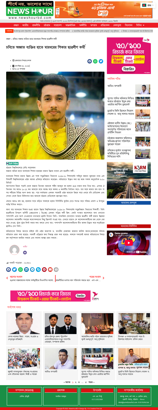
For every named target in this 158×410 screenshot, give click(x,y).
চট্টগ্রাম (47, 25)
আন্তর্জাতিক (70, 25)
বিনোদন (128, 25)
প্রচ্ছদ (16, 25)
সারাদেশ (58, 25)
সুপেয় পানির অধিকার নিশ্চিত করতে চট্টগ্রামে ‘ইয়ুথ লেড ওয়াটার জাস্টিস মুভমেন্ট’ (121, 101)
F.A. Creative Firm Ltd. (95, 409)
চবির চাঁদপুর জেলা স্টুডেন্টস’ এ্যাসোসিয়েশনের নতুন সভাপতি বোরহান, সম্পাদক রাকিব (57, 339)
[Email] (25, 252)
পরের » (91, 382)
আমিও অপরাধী (114, 86)
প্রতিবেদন (105, 25)
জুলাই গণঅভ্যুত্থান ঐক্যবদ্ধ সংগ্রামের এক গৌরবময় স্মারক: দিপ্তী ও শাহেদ (22, 373)
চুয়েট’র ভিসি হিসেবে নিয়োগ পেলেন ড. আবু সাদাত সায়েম (121, 112)
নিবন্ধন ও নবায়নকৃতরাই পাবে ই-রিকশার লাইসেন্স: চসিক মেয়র (127, 31)
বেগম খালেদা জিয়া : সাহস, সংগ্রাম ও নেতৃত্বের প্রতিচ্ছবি (23, 338)
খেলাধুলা (117, 25)
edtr (25, 246)
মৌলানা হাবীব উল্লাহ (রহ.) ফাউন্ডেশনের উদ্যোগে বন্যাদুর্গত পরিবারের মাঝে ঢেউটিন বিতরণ (119, 128)
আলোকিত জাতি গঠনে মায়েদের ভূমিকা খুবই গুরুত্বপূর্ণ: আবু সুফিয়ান (79, 31)
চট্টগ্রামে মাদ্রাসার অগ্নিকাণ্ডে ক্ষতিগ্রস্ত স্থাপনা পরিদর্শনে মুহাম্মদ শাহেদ (120, 141)
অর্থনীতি (83, 25)
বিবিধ (139, 25)
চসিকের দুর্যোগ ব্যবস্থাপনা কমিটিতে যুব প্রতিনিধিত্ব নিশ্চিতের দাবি (119, 153)
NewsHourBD (73, 409)
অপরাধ (93, 25)
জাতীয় (25, 25)
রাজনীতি (36, 25)
